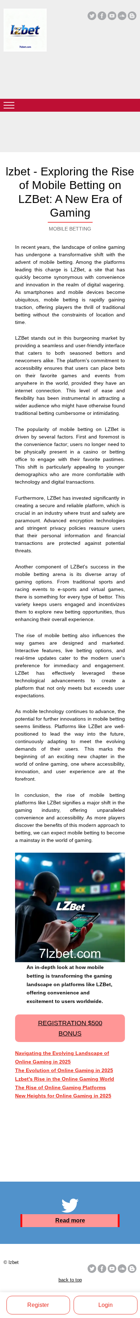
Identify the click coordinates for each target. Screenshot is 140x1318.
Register (38, 1305)
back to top (70, 1280)
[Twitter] (92, 15)
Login (105, 1305)
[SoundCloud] (122, 15)
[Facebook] (102, 15)
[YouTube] (112, 15)
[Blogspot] (132, 15)
